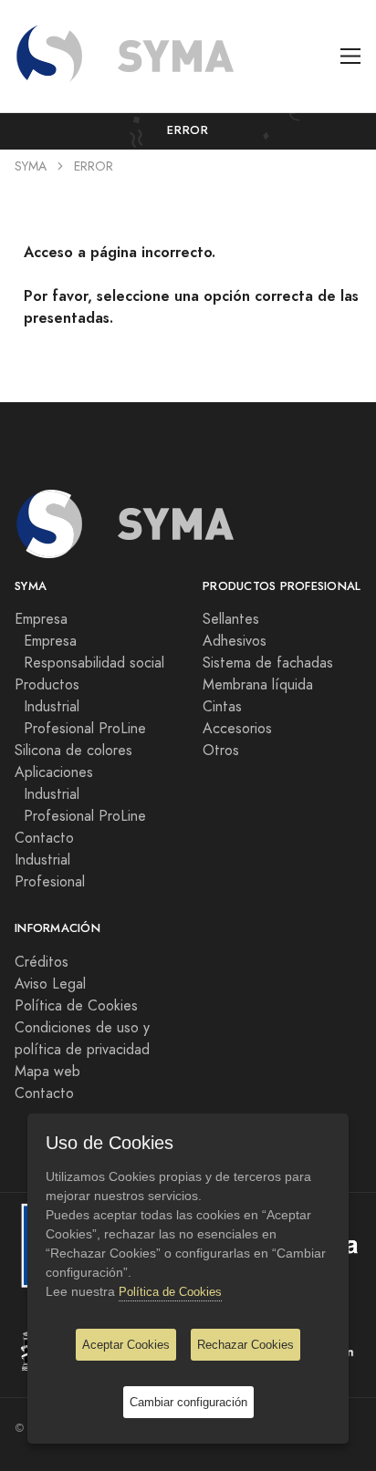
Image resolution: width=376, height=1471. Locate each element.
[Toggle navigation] (350, 56)
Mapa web (47, 1072)
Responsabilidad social (89, 663)
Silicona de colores (73, 751)
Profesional (50, 882)
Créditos (41, 962)
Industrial (47, 707)
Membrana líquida (258, 685)
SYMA (31, 166)
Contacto (44, 838)
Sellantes (231, 619)
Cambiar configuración (188, 1402)
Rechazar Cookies (245, 1345)
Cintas (222, 707)
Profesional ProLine (80, 729)
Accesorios (237, 729)
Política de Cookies (76, 1006)
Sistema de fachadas (268, 663)
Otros (221, 751)
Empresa (46, 641)
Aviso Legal (50, 984)
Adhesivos (234, 641)
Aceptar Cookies (126, 1345)
